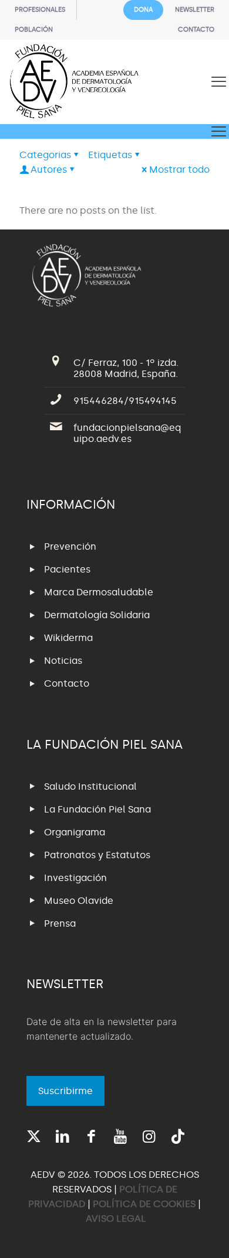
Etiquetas (110, 154)
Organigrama (74, 832)
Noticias (63, 660)
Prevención (70, 546)
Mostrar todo (179, 169)
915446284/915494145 (125, 400)
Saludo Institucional (90, 786)
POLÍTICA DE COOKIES (144, 1203)
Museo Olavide (78, 900)
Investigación (75, 877)
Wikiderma (68, 637)
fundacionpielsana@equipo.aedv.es (127, 433)
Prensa (60, 923)
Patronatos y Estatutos (97, 855)
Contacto (66, 683)
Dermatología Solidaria (97, 615)
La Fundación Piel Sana (97, 809)
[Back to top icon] (205, 1234)
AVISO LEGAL (116, 1218)
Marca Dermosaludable (98, 592)
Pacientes (67, 569)
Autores (49, 169)
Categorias (45, 154)
